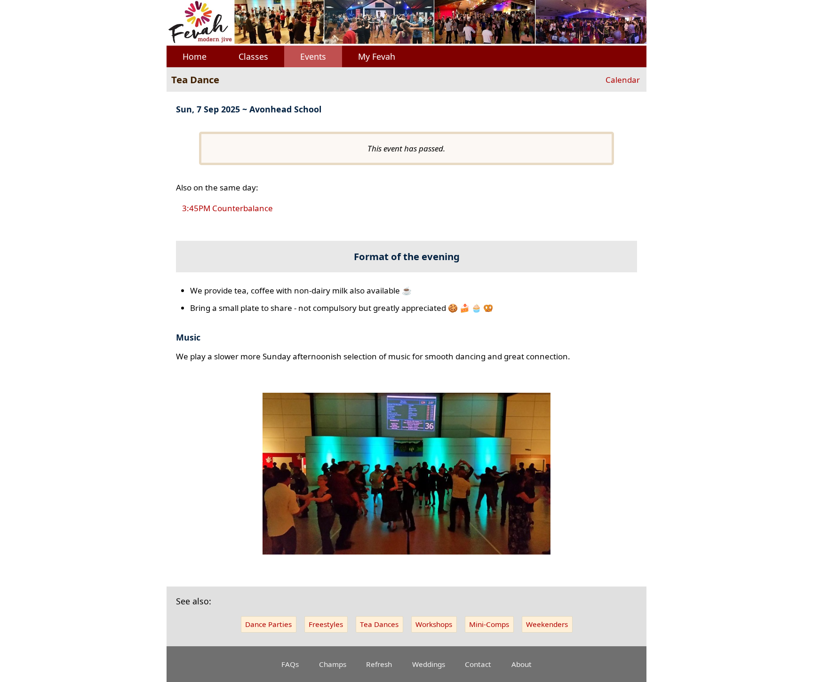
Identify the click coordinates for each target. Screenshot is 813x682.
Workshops (433, 624)
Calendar (623, 79)
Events (313, 56)
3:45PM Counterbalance (227, 208)
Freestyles (326, 624)
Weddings (428, 664)
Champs (332, 664)
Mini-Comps (489, 624)
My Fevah (376, 56)
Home (195, 56)
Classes (253, 56)
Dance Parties (268, 624)
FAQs (290, 664)
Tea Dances (379, 624)
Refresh (379, 664)
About (521, 664)
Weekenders (547, 624)
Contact (478, 664)
